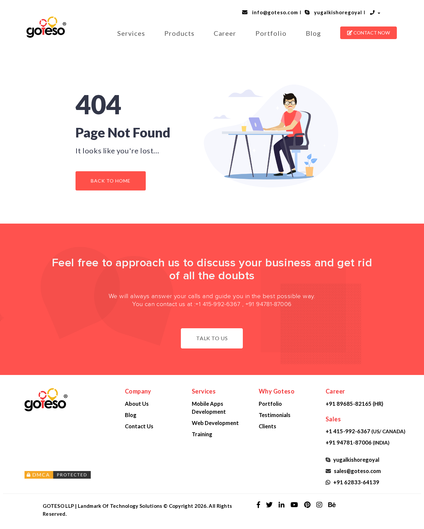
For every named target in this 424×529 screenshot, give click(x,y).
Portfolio (271, 33)
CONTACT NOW (371, 32)
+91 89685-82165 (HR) (354, 403)
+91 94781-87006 (268, 304)
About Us (137, 403)
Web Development (215, 423)
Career (225, 33)
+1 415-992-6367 (217, 304)
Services (131, 33)
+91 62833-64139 (355, 482)
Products (179, 33)
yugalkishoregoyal (336, 12)
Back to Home (111, 181)
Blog (313, 33)
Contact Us (139, 426)
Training (202, 434)
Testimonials (275, 415)
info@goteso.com (273, 12)
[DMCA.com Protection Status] (70, 475)
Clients (267, 426)
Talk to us (212, 338)
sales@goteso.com (356, 471)
